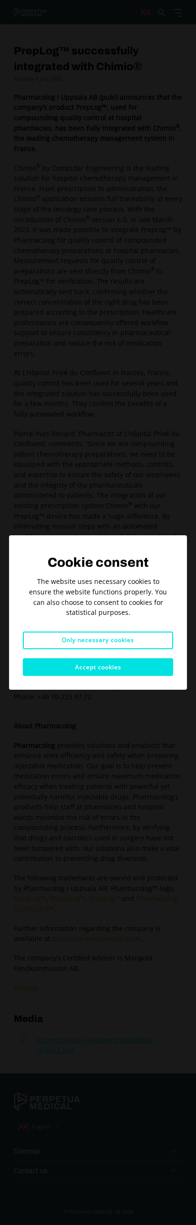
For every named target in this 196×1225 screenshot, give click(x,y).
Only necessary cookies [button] (98, 640)
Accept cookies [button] (98, 667)
